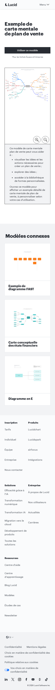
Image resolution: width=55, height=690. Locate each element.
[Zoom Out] (45, 139)
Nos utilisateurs (37, 502)
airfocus (33, 449)
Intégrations (35, 459)
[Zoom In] (36, 139)
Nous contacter (14, 469)
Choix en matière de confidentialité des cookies (27, 654)
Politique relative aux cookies (21, 662)
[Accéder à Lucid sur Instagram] (19, 679)
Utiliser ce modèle (27, 50)
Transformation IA (15, 512)
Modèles (9, 595)
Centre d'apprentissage (14, 575)
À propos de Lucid (38, 492)
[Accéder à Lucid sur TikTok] (46, 679)
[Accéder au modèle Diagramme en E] (27, 380)
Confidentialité (13, 646)
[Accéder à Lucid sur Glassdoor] (39, 679)
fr (10, 637)
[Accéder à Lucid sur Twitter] (12, 679)
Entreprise (10, 459)
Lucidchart (34, 429)
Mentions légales (36, 646)
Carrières (33, 522)
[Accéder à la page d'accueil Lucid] (15, 5)
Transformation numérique (13, 502)
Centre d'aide (12, 564)
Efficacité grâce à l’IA (14, 492)
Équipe (9, 449)
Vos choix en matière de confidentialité (24, 670)
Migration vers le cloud (14, 522)
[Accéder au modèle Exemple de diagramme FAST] (27, 269)
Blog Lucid (11, 585)
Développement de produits (16, 532)
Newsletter (11, 615)
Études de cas (13, 605)
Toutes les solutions (10, 542)
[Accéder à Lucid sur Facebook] (26, 679)
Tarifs (8, 429)
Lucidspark (34, 439)
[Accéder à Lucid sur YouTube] (33, 679)
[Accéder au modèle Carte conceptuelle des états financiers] (27, 326)
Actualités (34, 512)
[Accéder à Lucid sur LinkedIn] (6, 679)
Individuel (10, 439)
